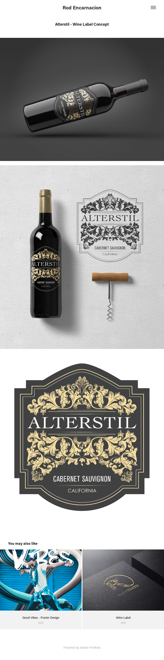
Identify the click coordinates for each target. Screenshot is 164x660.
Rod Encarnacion (82, 7)
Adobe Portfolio (90, 647)
